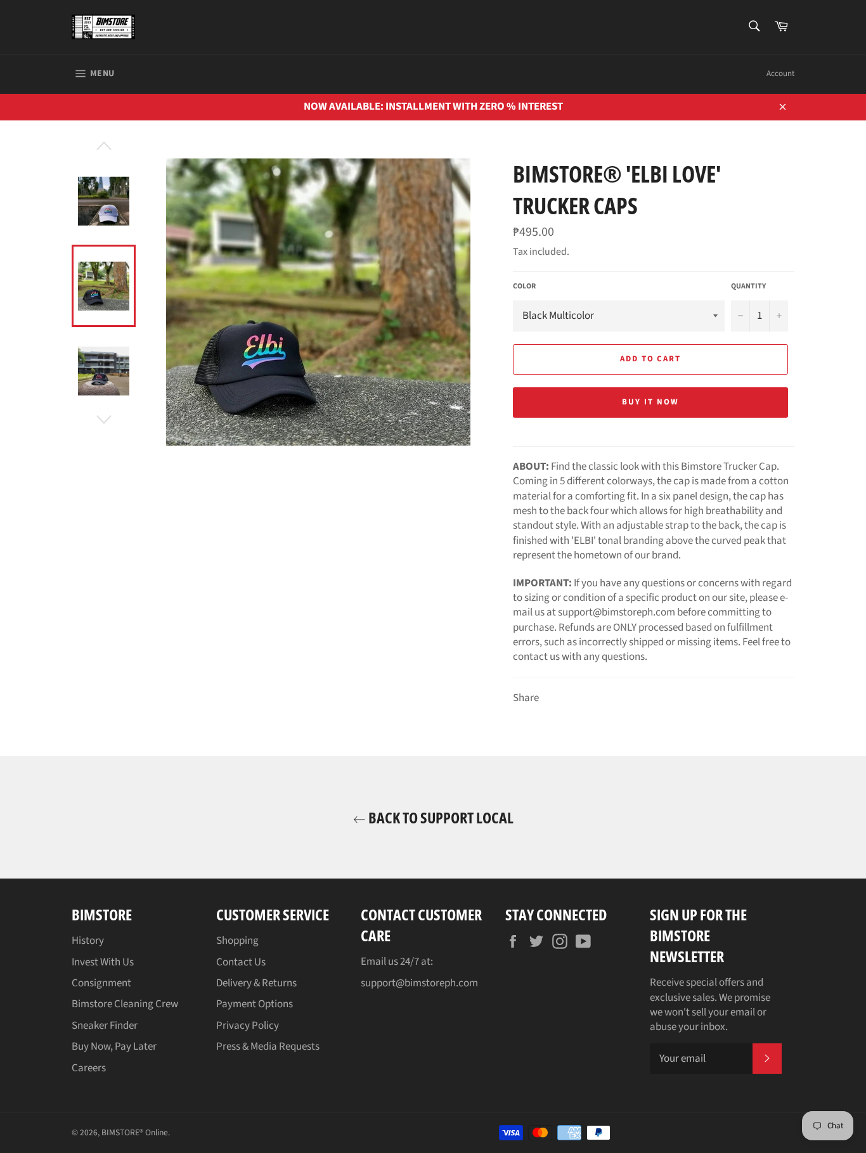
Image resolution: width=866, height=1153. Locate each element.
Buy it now (650, 402)
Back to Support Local (440, 817)
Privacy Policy (247, 1025)
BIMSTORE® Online (134, 1132)
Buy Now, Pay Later (114, 1046)
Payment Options (254, 1004)
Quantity (748, 286)
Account (780, 73)
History (88, 940)
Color (524, 286)
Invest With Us (103, 962)
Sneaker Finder (105, 1025)
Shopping (237, 940)
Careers (89, 1068)
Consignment (101, 983)
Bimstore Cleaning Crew (125, 1004)
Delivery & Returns (256, 983)
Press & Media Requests (268, 1046)
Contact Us (241, 962)
